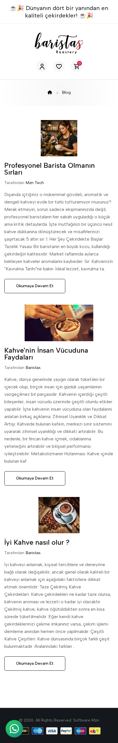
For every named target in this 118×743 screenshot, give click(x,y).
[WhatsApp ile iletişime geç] (14, 728)
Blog (66, 92)
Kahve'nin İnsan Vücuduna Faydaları (46, 353)
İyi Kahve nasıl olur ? (37, 542)
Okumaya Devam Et (35, 285)
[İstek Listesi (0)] (59, 66)
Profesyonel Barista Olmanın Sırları (49, 168)
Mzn (95, 720)
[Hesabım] (42, 66)
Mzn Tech (35, 182)
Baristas (33, 367)
